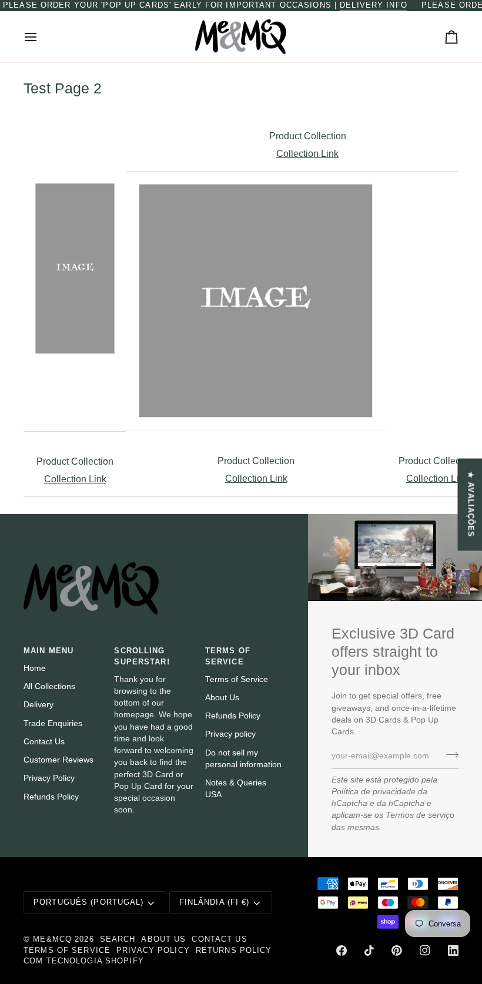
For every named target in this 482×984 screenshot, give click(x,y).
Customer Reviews (58, 759)
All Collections (49, 686)
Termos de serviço (420, 815)
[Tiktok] (369, 950)
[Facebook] (341, 950)
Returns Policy (234, 950)
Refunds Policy (51, 796)
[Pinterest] (396, 950)
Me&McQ (52, 939)
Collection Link (307, 154)
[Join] (448, 754)
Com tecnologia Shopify (84, 961)
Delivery (38, 704)
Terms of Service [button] (227, 656)
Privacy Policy (49, 778)
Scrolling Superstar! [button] (141, 656)
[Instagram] (425, 950)
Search (118, 939)
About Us (222, 697)
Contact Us (44, 741)
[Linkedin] (453, 950)
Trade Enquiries (53, 723)
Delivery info (373, 5)
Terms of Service (236, 679)
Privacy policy (230, 734)
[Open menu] (41, 37)
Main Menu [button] (48, 651)
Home (35, 668)
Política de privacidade (374, 791)
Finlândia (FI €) (214, 902)
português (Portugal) (89, 902)
